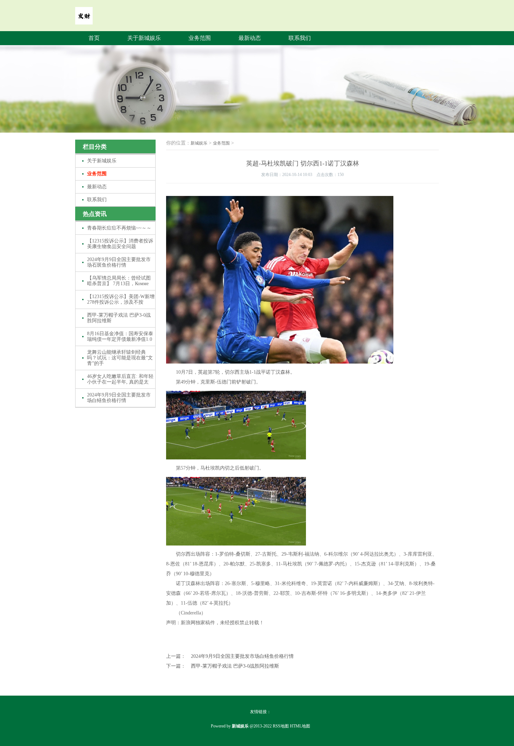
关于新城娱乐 (144, 38)
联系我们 (299, 38)
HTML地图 (300, 726)
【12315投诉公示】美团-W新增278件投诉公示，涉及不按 (121, 299)
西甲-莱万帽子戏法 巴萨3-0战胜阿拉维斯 (119, 317)
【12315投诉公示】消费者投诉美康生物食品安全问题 (120, 243)
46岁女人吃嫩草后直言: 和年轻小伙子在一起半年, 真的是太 (120, 379)
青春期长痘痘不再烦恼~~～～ (119, 228)
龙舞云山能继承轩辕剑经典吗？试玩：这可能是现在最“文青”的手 (120, 358)
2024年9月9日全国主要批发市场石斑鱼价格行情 (119, 262)
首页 (94, 38)
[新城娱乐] (84, 19)
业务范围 (199, 38)
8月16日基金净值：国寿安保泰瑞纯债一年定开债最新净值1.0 (120, 336)
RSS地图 (281, 726)
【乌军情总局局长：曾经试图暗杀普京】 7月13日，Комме (119, 280)
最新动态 (249, 38)
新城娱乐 (199, 143)
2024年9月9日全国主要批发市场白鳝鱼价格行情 (119, 397)
